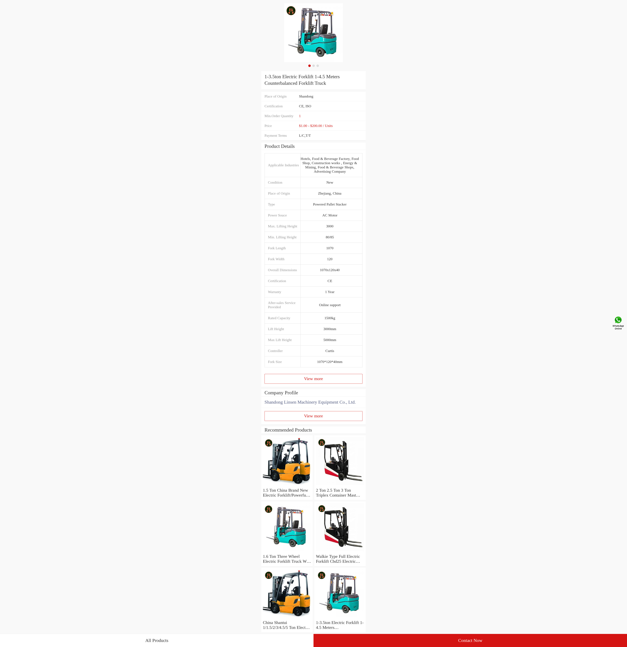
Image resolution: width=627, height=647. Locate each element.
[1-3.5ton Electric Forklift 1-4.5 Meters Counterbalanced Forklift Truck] (340, 617)
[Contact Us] (618, 323)
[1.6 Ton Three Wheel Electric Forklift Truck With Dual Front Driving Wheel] (287, 551)
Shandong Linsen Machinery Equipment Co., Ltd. (310, 402)
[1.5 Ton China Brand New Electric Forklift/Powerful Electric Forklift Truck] (287, 485)
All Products (156, 640)
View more (313, 378)
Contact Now (470, 640)
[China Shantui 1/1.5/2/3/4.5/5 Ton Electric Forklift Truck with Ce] (287, 617)
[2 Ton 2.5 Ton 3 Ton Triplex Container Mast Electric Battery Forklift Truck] (340, 485)
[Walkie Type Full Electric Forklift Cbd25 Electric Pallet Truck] (340, 551)
